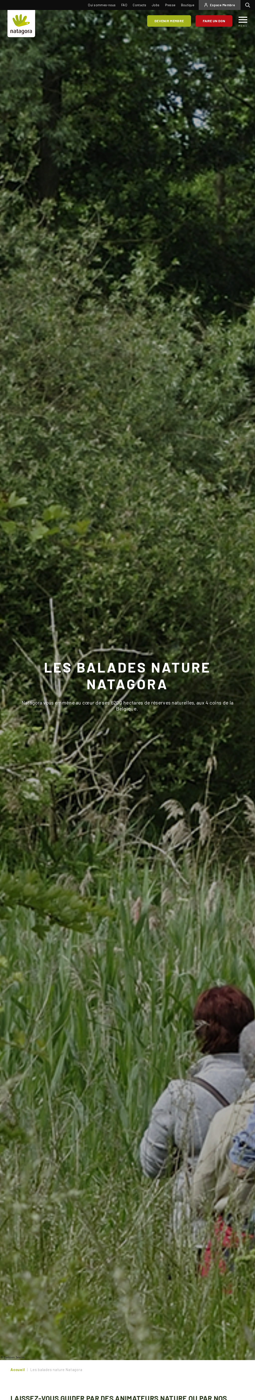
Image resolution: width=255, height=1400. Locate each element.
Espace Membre (222, 5)
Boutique (187, 5)
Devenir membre (169, 21)
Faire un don (214, 21)
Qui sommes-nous (102, 5)
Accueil (17, 1369)
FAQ (124, 5)
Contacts (139, 5)
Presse (170, 5)
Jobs (155, 5)
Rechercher (249, 5)
